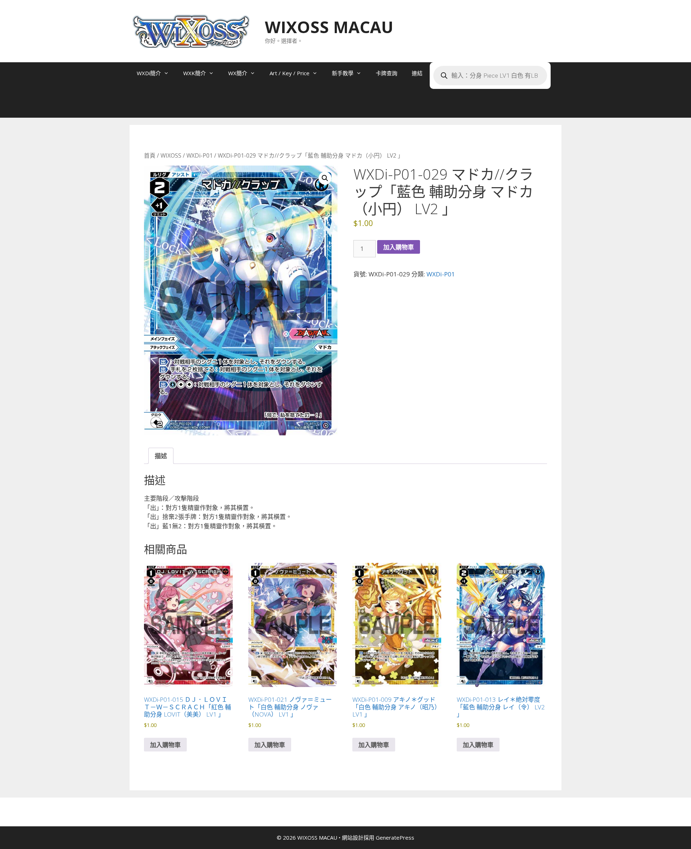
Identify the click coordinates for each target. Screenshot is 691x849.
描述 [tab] (161, 456)
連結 (417, 73)
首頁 (149, 155)
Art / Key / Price (290, 73)
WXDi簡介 (149, 73)
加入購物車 (398, 247)
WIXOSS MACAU (329, 27)
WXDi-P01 (199, 155)
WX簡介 (237, 73)
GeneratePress (395, 837)
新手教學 (342, 73)
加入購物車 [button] (165, 745)
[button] (325, 178)
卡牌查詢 (386, 73)
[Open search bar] (144, 107)
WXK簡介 (194, 73)
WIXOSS (171, 155)
